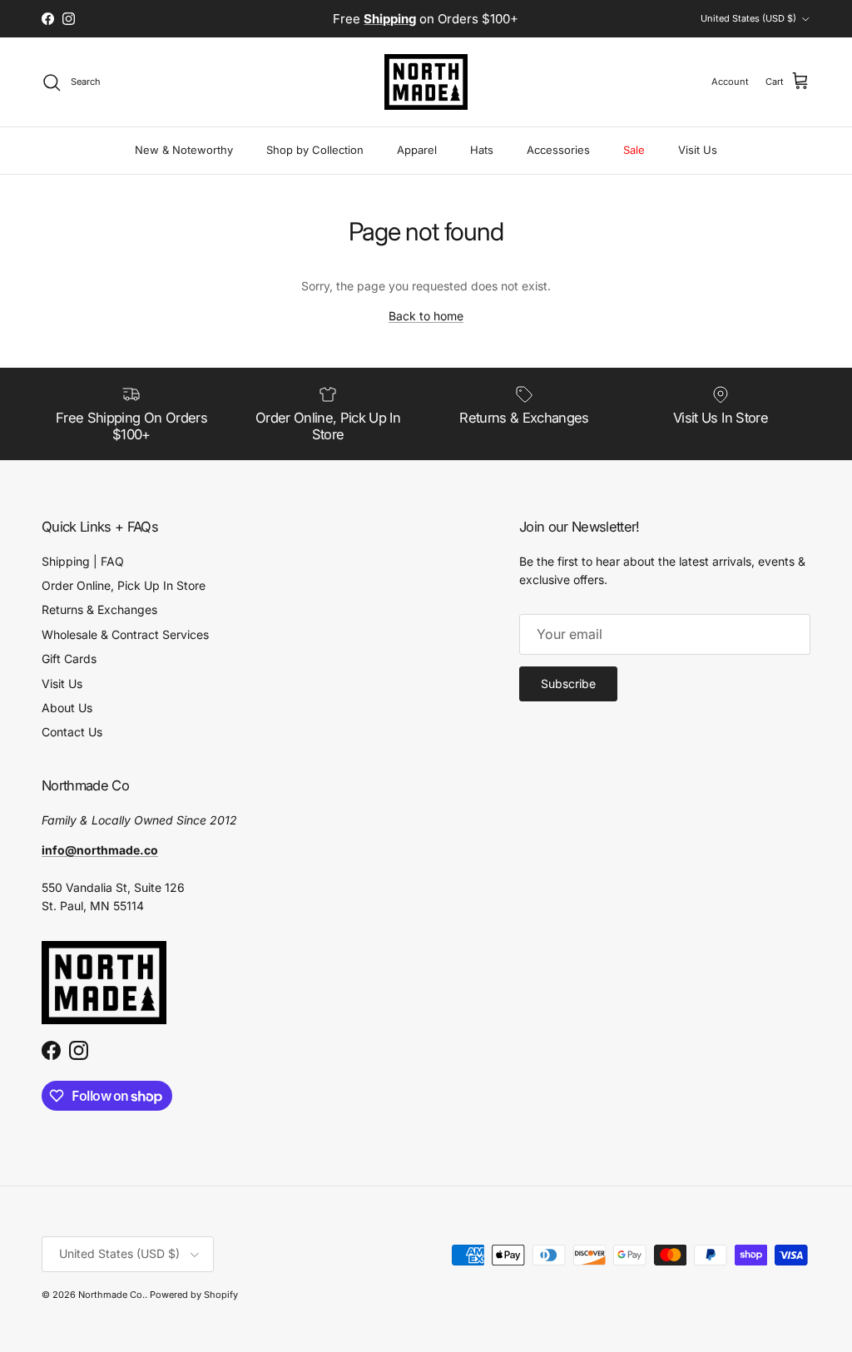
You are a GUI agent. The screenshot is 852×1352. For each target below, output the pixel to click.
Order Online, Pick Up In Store (124, 585)
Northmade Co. (111, 1294)
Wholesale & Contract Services (125, 634)
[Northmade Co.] (426, 82)
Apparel (417, 149)
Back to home (426, 316)
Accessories (558, 149)
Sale (634, 149)
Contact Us (72, 732)
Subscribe (568, 683)
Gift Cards (69, 658)
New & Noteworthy (184, 149)
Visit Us (697, 149)
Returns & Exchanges (99, 609)
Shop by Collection (315, 149)
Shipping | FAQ (83, 561)
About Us (67, 708)
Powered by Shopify (194, 1294)
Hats (481, 149)
